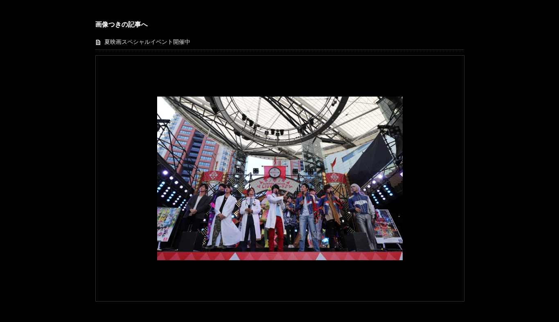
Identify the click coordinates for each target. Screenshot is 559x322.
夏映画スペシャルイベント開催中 (147, 42)
